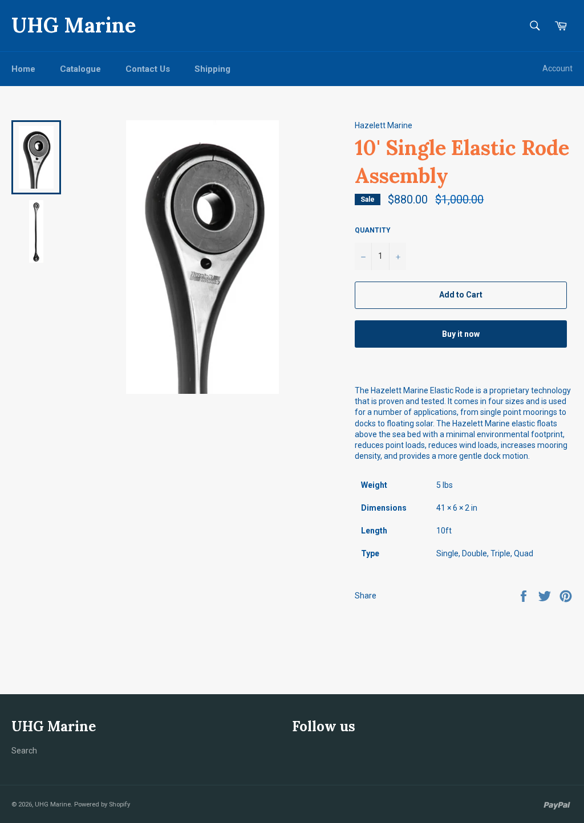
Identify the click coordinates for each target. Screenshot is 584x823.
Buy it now (461, 334)
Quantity (373, 230)
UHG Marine (73, 25)
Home (23, 69)
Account (557, 68)
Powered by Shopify (102, 804)
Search (24, 750)
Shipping (212, 69)
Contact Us (147, 69)
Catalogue (80, 69)
